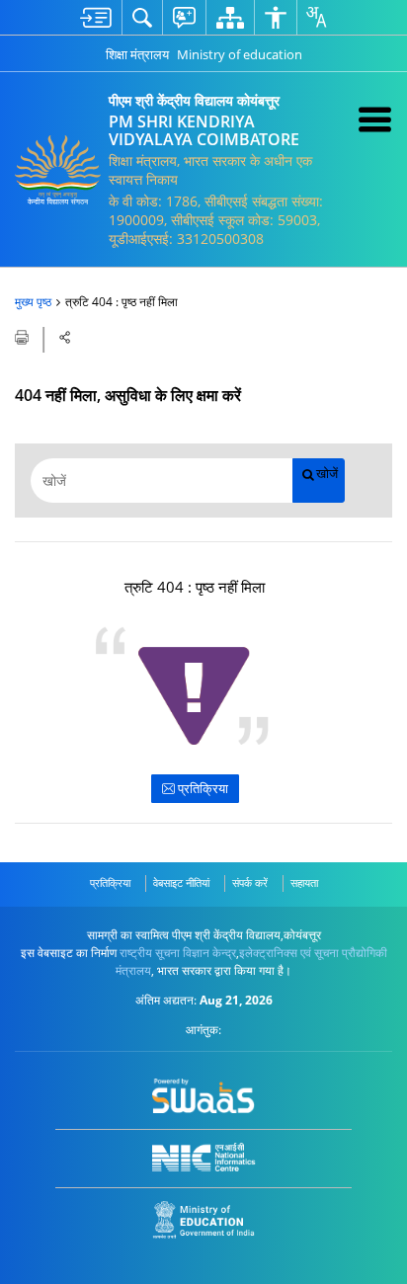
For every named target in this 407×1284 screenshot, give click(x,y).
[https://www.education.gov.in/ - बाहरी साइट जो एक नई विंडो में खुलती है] (204, 1220)
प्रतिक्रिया (201, 788)
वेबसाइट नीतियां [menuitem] (181, 882)
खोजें (327, 473)
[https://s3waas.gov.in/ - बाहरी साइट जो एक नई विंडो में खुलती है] (204, 1096)
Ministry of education (239, 54)
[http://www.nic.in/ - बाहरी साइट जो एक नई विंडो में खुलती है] (204, 1157)
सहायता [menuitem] (304, 882)
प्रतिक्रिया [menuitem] (110, 882)
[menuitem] (96, 17)
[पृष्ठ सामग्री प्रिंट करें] (23, 336)
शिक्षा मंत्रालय (137, 54)
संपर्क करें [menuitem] (250, 882)
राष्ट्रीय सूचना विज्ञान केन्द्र (178, 952)
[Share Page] (65, 337)
